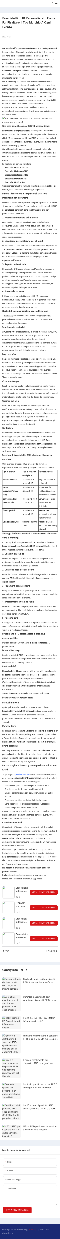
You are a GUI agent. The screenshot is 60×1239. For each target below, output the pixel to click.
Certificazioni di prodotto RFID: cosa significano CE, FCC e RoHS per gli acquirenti (39, 1107)
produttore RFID (23, 774)
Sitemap (33, 1229)
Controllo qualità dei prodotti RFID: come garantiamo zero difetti (40, 1086)
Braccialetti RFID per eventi (32, 546)
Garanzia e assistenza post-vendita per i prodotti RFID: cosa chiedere (39, 998)
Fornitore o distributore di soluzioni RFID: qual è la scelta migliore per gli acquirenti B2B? (40, 1037)
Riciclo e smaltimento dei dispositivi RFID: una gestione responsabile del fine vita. (38, 1062)
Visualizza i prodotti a (44, 892)
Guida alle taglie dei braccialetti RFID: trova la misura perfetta (39, 981)
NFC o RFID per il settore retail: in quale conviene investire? (39, 1128)
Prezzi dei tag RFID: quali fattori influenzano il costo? (39, 1019)
